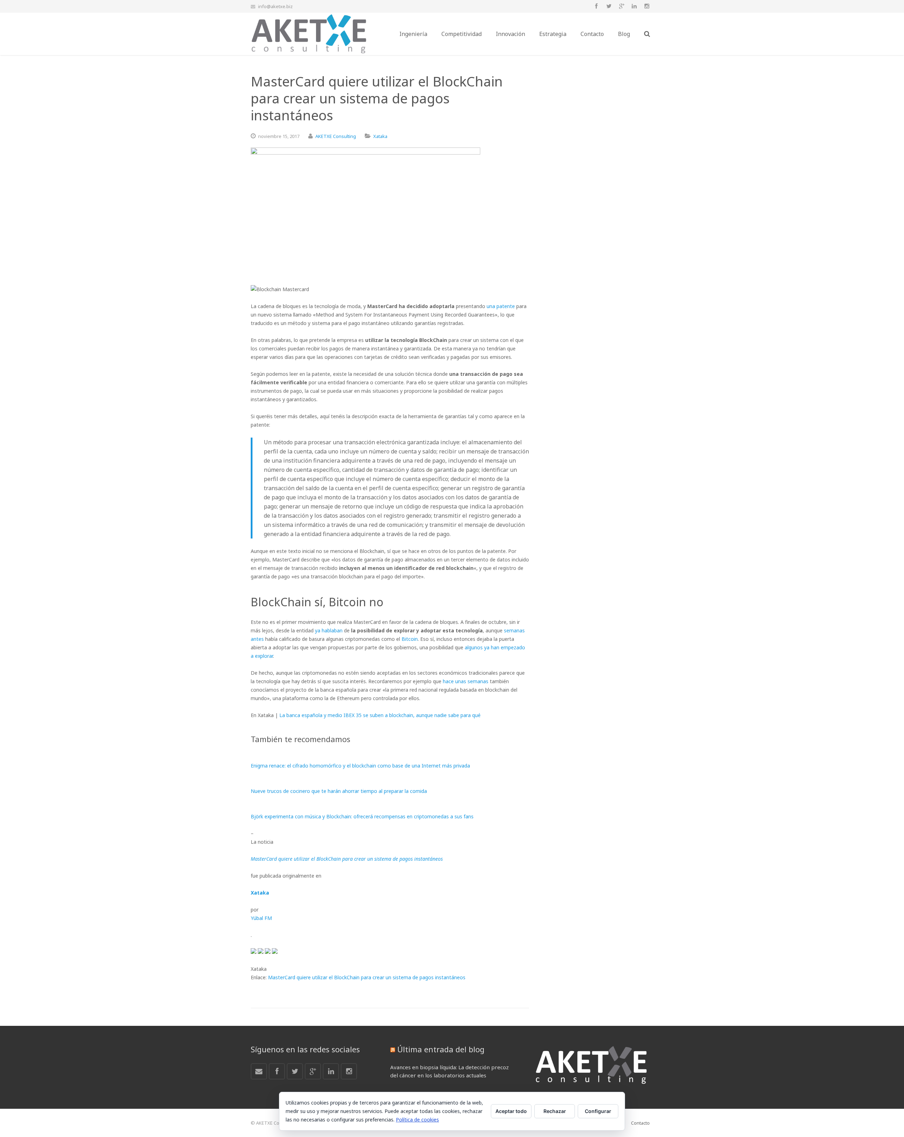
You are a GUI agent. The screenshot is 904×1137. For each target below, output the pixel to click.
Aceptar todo (511, 1111)
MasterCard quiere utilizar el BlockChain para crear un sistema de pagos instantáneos (366, 977)
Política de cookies (417, 1119)
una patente (501, 306)
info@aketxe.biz (275, 6)
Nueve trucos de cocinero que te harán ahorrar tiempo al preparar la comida (339, 791)
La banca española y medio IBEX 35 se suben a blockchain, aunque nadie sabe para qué (380, 715)
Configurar (598, 1111)
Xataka (380, 136)
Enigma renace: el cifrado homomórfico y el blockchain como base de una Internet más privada (360, 765)
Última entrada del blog (440, 1049)
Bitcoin (410, 639)
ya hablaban (329, 630)
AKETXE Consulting (335, 136)
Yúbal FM (261, 918)
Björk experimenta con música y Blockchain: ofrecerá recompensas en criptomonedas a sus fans (362, 816)
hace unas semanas (465, 681)
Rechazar (554, 1111)
